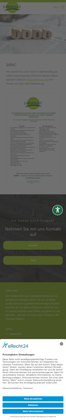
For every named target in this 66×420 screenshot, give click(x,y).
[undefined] (57, 210)
